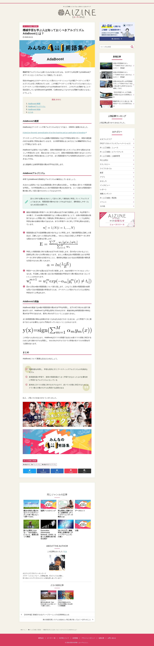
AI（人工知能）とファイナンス (111, 152)
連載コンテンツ (106, 194)
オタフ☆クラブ (106, 139)
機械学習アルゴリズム (49, 464)
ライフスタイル (106, 168)
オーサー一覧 (51, 638)
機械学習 (27, 464)
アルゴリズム (36, 464)
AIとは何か (104, 160)
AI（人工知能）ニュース (109, 147)
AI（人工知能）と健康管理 (110, 156)
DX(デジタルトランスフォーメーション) (115, 143)
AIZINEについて (64, 638)
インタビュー (105, 185)
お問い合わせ (112, 638)
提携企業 (101, 638)
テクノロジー (105, 164)
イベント (103, 202)
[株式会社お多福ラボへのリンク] (117, 39)
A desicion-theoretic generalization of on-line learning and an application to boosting (54, 133)
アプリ (102, 177)
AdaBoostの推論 (34, 109)
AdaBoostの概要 (34, 104)
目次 (53, 99)
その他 (102, 206)
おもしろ (103, 181)
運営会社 (41, 638)
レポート (103, 189)
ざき (65, 551)
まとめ (30, 112)
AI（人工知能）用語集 (30, 460)
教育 (101, 173)
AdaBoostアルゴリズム (36, 106)
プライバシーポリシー (88, 638)
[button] (132, 47)
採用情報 (75, 638)
